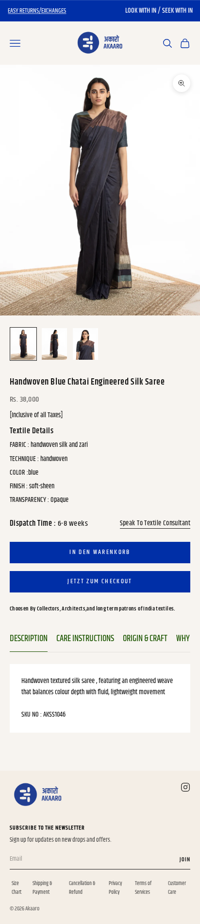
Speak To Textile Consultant (155, 523)
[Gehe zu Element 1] (23, 344)
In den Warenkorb (99, 552)
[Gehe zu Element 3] (85, 344)
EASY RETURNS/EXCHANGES (37, 11)
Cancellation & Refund (82, 887)
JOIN (185, 859)
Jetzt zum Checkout (99, 581)
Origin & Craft (145, 639)
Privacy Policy (115, 887)
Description (29, 639)
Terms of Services (143, 887)
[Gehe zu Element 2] (54, 344)
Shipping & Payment (42, 887)
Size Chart (16, 887)
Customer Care (177, 887)
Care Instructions (85, 639)
